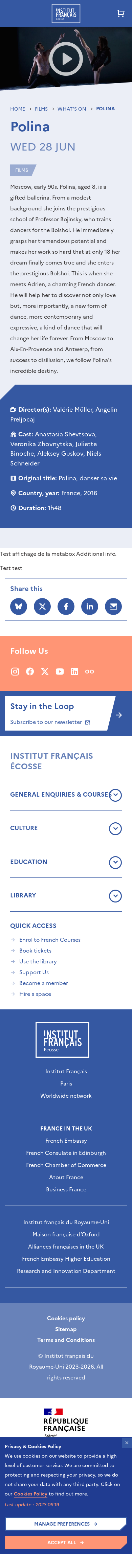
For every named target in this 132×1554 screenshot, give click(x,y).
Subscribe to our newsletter (46, 722)
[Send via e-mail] (113, 606)
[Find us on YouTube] (60, 671)
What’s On (73, 109)
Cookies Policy (30, 1494)
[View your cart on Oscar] (121, 13)
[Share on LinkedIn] (89, 606)
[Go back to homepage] (66, 13)
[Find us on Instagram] (15, 671)
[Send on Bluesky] (18, 606)
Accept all (61, 1542)
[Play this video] (66, 58)
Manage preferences (62, 1524)
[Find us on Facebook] (30, 671)
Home (18, 109)
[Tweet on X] (42, 606)
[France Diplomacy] (66, 1427)
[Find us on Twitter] (45, 671)
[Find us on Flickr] (89, 671)
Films (42, 109)
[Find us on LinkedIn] (75, 671)
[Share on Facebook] (66, 606)
